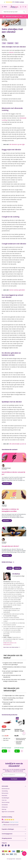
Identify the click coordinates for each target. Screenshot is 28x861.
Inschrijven (14, 779)
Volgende (17, 568)
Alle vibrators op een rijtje (17, 144)
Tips (16, 43)
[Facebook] (3, 845)
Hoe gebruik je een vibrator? (10, 546)
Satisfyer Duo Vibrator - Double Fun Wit (19, 730)
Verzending (5, 791)
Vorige (10, 568)
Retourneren (5, 793)
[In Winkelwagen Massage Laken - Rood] (4, 751)
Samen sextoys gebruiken (17, 290)
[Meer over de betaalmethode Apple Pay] (3, 854)
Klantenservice (5, 788)
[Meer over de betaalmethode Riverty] (18, 851)
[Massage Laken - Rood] (8, 721)
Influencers (5, 807)
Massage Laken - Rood (6, 730)
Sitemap (4, 809)
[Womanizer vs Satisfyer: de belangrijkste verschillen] (14, 494)
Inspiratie (10, 43)
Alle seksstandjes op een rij (17, 444)
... (9, 643)
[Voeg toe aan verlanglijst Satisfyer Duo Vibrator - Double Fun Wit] (21, 751)
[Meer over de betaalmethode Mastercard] (9, 851)
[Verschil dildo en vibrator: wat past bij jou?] (14, 457)
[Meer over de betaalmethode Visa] (13, 851)
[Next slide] (24, 733)
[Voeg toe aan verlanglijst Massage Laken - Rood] (9, 751)
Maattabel (4, 795)
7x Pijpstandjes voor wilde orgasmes (13, 695)
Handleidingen (5, 798)
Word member (5, 802)
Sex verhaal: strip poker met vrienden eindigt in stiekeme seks (14, 680)
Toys (4, 43)
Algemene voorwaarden (8, 811)
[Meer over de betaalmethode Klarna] (7, 854)
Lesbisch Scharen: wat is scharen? (13, 706)
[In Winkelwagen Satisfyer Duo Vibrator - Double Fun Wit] (17, 751)
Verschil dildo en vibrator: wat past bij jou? (13, 473)
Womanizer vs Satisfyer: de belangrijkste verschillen (10, 510)
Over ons (4, 800)
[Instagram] (9, 845)
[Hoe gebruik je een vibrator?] (14, 531)
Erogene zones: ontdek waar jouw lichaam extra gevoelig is (13, 663)
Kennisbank (5, 804)
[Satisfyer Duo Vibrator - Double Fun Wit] (20, 721)
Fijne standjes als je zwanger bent (13, 709)
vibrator (11, 52)
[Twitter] (6, 845)
